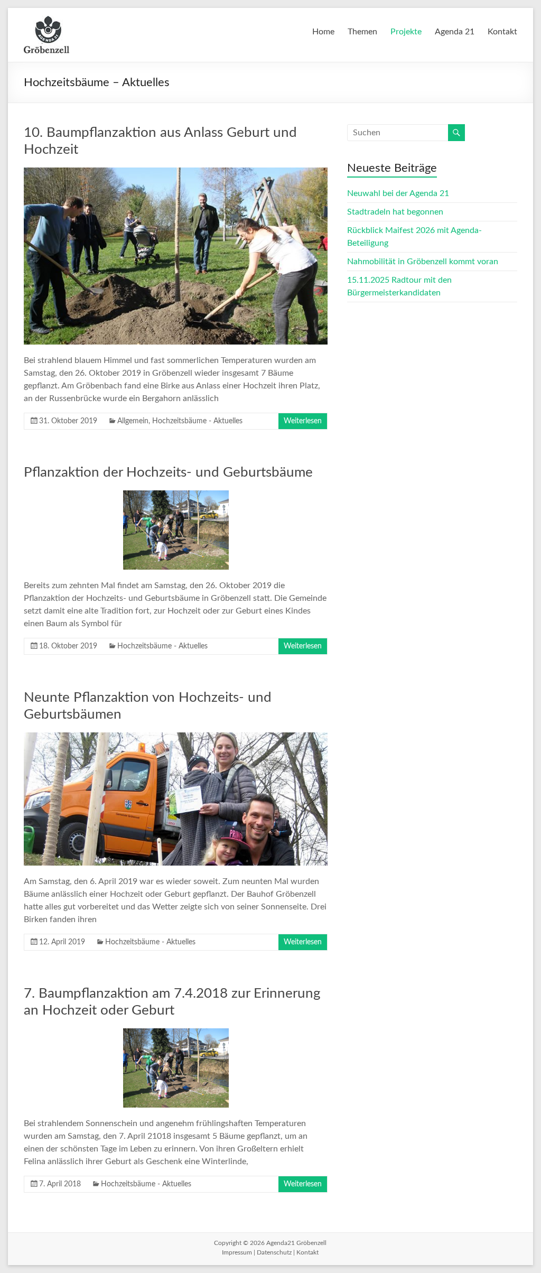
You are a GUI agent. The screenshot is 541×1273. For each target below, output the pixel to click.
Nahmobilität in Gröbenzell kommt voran (422, 261)
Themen (362, 31)
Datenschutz (274, 1252)
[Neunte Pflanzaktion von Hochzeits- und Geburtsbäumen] (176, 737)
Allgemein (132, 421)
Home (323, 31)
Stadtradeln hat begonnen (395, 212)
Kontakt (502, 31)
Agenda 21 (454, 31)
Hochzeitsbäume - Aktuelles (197, 421)
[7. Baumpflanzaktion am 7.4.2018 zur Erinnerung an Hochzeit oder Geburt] (176, 1033)
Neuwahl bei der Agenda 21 (398, 193)
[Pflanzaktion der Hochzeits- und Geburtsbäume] (176, 495)
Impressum (237, 1252)
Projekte (406, 31)
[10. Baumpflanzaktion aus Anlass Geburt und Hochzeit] (176, 173)
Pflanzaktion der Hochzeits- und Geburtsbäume (168, 472)
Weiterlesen (303, 421)
